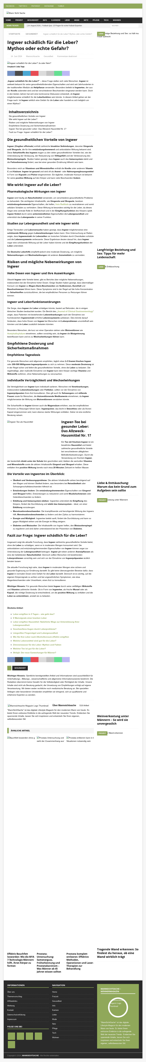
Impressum (12, 1019)
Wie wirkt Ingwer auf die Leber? (23, 119)
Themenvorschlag (14, 996)
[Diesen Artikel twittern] (19, 73)
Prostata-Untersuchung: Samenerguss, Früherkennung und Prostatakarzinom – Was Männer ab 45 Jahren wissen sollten (49, 962)
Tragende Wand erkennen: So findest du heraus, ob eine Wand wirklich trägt (117, 953)
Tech (106, 20)
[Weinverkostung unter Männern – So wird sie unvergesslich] (118, 605)
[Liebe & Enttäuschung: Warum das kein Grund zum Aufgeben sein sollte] (118, 372)
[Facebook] (11, 1036)
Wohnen (117, 20)
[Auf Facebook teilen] (11, 73)
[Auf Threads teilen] (89, 73)
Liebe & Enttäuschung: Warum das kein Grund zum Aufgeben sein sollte (116, 486)
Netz (86, 20)
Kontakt (10, 1010)
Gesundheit (32, 20)
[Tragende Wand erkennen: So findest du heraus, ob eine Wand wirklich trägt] (118, 838)
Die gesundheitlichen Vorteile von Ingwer (27, 116)
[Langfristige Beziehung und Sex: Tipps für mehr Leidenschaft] (118, 139)
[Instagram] (29, 1036)
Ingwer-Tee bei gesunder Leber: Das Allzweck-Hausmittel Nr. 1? (37, 129)
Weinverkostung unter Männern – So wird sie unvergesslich (113, 719)
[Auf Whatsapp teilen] (58, 73)
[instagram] (38, 1036)
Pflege (96, 20)
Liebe (67, 20)
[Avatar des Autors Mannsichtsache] (117, 1006)
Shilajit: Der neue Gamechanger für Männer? (34, 652)
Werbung (11, 1006)
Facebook (10, 6)
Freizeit (19, 20)
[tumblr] (11, 1044)
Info (45, 20)
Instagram (48, 6)
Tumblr (61, 6)
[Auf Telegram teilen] (74, 73)
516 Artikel (84, 705)
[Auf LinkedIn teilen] (27, 73)
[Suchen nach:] (124, 25)
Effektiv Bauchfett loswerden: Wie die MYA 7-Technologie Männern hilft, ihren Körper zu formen (20, 959)
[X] (20, 1036)
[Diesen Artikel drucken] (50, 73)
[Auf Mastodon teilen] (66, 73)
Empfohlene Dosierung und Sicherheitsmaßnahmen (32, 126)
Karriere (55, 20)
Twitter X (23, 6)
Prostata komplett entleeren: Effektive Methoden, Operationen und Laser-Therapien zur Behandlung (80, 961)
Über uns (11, 992)
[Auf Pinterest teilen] (34, 73)
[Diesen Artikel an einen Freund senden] (42, 73)
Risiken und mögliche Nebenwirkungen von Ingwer (31, 122)
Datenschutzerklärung (16, 1015)
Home (8, 20)
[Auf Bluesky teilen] (81, 73)
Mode (76, 20)
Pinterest (35, 6)
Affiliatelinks (12, 1001)
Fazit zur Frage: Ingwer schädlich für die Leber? (30, 132)
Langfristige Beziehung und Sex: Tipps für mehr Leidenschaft (116, 253)
